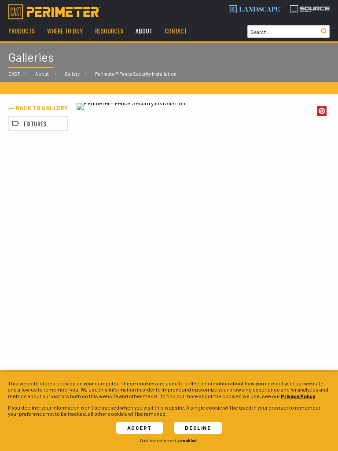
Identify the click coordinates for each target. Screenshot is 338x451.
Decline (198, 428)
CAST (14, 74)
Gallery (72, 74)
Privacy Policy (298, 396)
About (42, 74)
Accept (139, 428)
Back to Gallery (41, 107)
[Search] (323, 31)
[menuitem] (21, 32)
